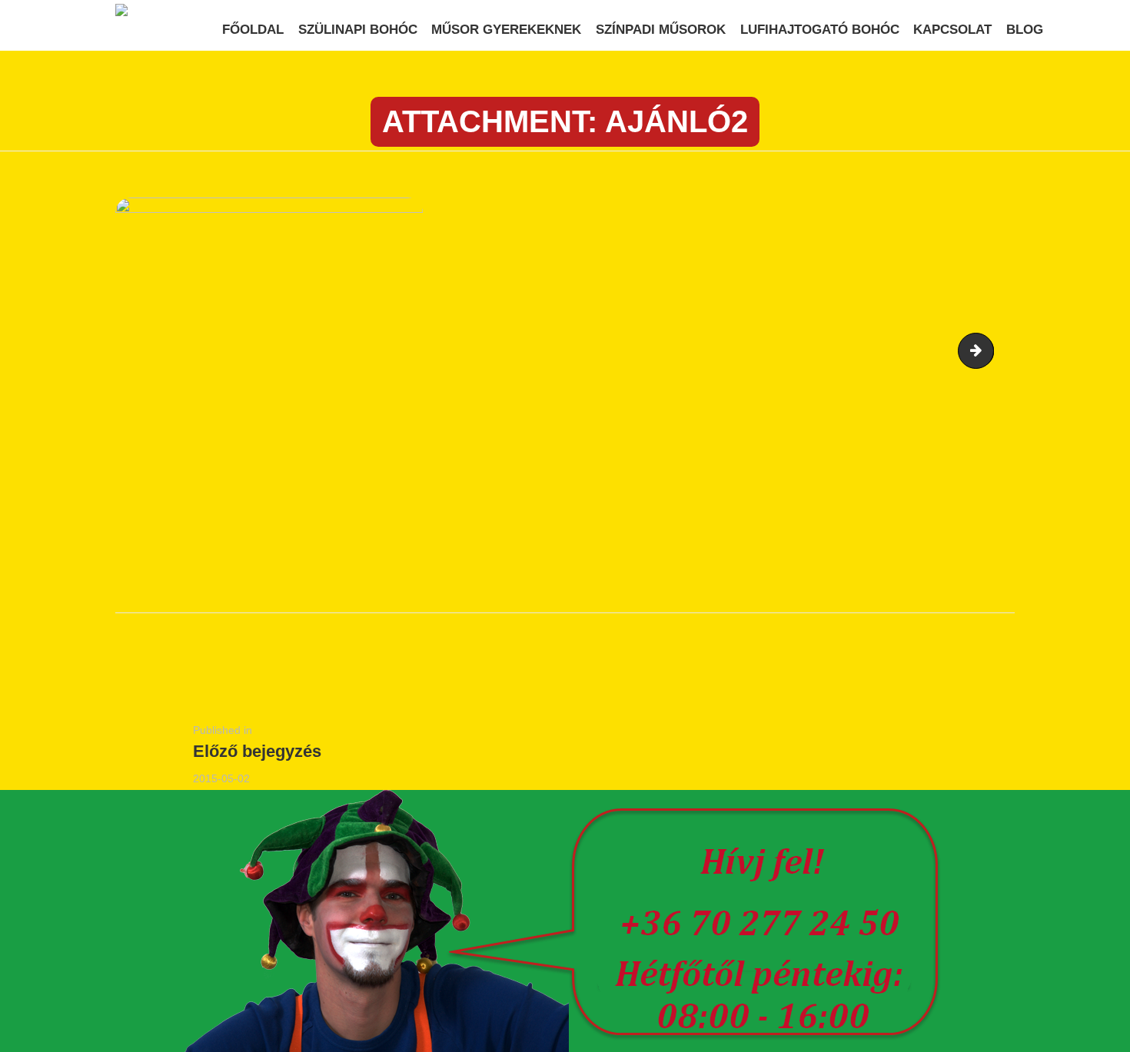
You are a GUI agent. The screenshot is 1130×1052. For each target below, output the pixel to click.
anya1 (986, 351)
